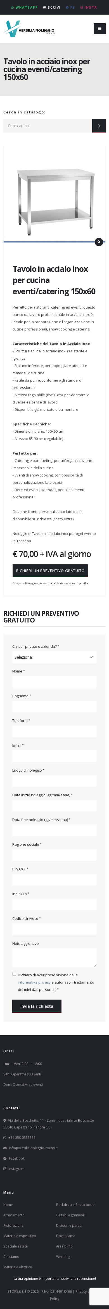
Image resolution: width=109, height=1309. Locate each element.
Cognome (20, 695)
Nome (17, 671)
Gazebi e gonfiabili (71, 1215)
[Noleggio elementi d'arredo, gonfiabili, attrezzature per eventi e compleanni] (29, 28)
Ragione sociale (25, 844)
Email (16, 745)
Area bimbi (65, 1246)
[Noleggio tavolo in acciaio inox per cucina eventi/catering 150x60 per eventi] (54, 197)
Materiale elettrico (17, 1267)
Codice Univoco (25, 918)
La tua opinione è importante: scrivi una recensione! (54, 1278)
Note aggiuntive (25, 943)
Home (8, 1204)
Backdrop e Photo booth (76, 1204)
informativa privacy (34, 982)
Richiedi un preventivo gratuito (50, 570)
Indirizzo (19, 893)
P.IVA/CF (19, 869)
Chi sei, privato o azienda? (34, 646)
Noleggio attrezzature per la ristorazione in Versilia (56, 583)
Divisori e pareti (69, 1225)
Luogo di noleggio (27, 770)
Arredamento (14, 1215)
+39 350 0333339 (21, 1137)
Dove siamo (65, 1235)
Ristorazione (13, 1225)
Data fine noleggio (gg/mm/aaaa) (40, 819)
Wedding (63, 1256)
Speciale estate (15, 1246)
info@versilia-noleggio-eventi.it (33, 1148)
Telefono (20, 720)
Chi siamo (11, 1256)
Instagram (16, 1168)
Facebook (17, 1158)
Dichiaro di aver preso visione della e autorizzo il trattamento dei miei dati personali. (56, 982)
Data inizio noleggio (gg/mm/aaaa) (41, 794)
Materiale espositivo (19, 1235)
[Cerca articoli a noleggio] (99, 126)
